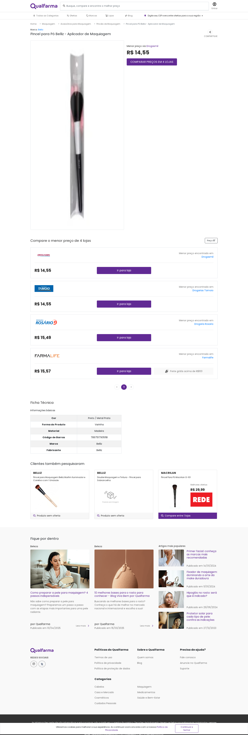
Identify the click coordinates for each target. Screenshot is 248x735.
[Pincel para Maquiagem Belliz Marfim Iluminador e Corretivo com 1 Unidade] (46, 496)
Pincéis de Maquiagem (108, 23)
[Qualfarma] (43, 6)
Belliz (40, 29)
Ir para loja (124, 270)
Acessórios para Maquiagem (76, 23)
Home (33, 23)
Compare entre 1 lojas (177, 515)
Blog (130, 15)
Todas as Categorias (47, 15)
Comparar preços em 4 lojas (151, 62)
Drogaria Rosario (203, 324)
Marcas (93, 15)
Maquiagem (48, 23)
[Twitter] (42, 664)
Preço (210, 240)
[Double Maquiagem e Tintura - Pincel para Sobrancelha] (110, 496)
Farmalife (207, 357)
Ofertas (73, 15)
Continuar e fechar (187, 728)
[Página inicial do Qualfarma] (59, 650)
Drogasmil (152, 46)
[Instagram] (33, 664)
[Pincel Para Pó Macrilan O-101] (174, 496)
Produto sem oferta (48, 515)
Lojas (111, 15)
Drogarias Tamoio (202, 290)
